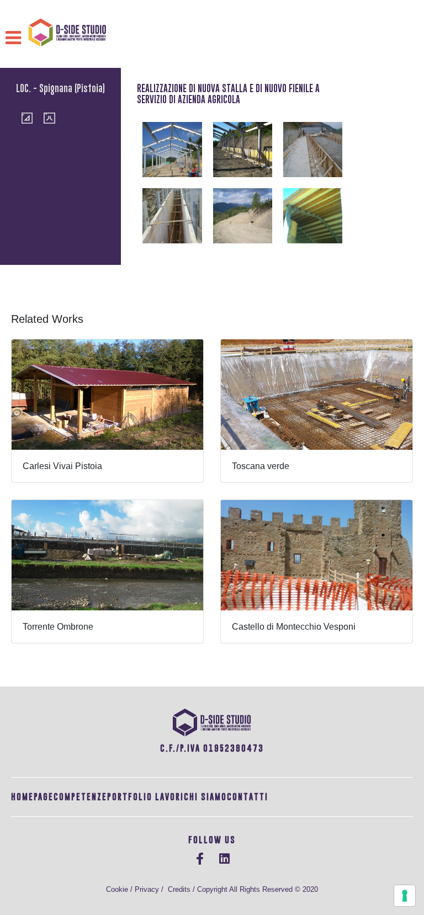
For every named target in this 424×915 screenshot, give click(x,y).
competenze (80, 796)
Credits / (182, 889)
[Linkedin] (224, 859)
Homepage (32, 796)
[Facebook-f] (200, 859)
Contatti (247, 796)
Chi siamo (205, 796)
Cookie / (120, 889)
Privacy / (151, 889)
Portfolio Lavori (145, 796)
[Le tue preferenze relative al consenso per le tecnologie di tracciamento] (404, 895)
